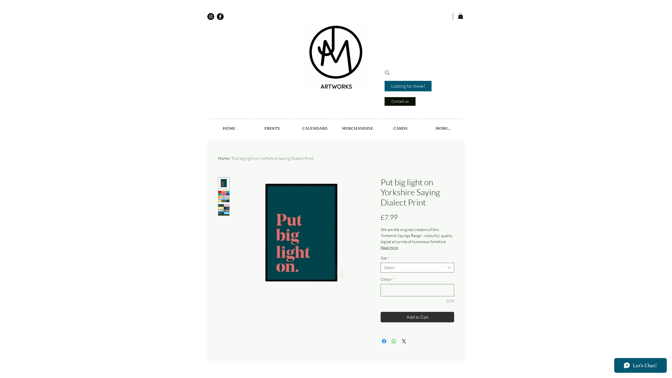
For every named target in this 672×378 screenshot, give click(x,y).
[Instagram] (210, 16)
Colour (388, 279)
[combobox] (417, 268)
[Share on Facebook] (384, 341)
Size (385, 258)
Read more (389, 247)
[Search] (387, 72)
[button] (460, 16)
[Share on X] (404, 341)
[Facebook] (220, 16)
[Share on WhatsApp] (394, 341)
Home (223, 158)
